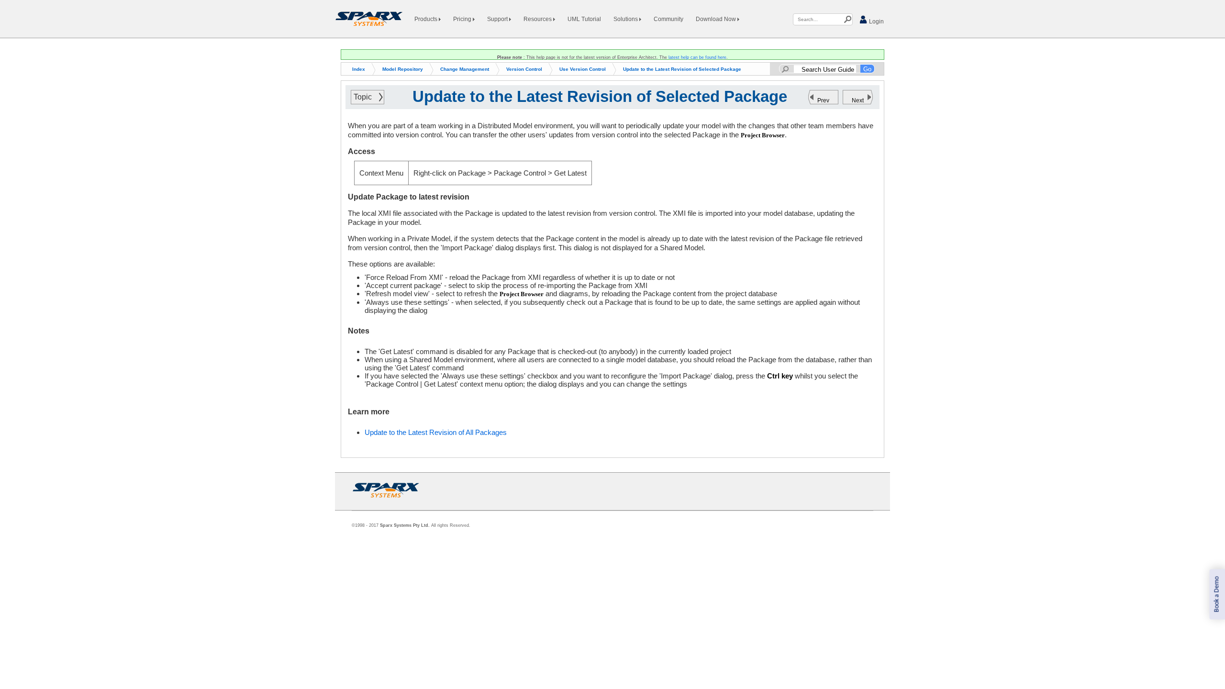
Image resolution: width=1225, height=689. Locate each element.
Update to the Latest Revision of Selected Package (682, 69)
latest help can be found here (697, 57)
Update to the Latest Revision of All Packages (436, 432)
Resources (538, 19)
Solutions (626, 19)
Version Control (524, 69)
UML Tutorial (584, 19)
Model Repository (402, 69)
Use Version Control (582, 69)
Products (426, 19)
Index (358, 69)
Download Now (716, 19)
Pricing (463, 19)
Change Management (464, 69)
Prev (823, 100)
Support (498, 19)
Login (876, 21)
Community (668, 19)
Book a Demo (1216, 594)
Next (858, 100)
